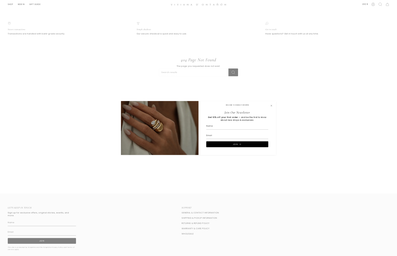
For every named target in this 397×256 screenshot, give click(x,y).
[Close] (271, 105)
